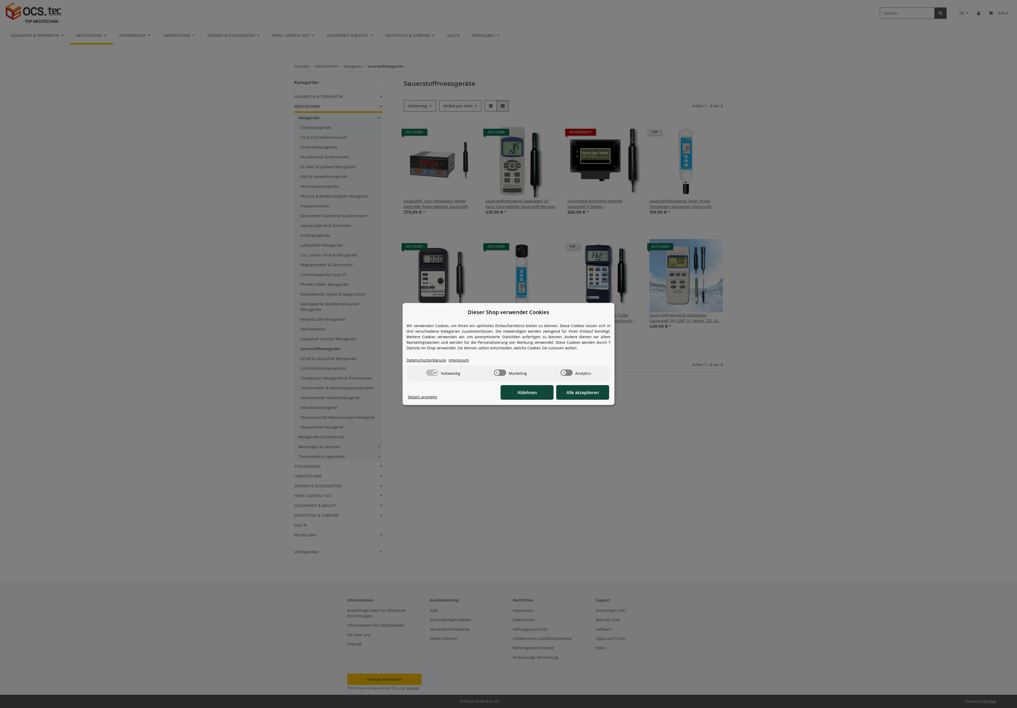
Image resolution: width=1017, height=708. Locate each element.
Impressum (459, 360)
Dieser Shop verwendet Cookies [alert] (508, 312)
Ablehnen (527, 392)
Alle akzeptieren (583, 392)
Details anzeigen (422, 396)
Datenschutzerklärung (426, 360)
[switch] (432, 372)
